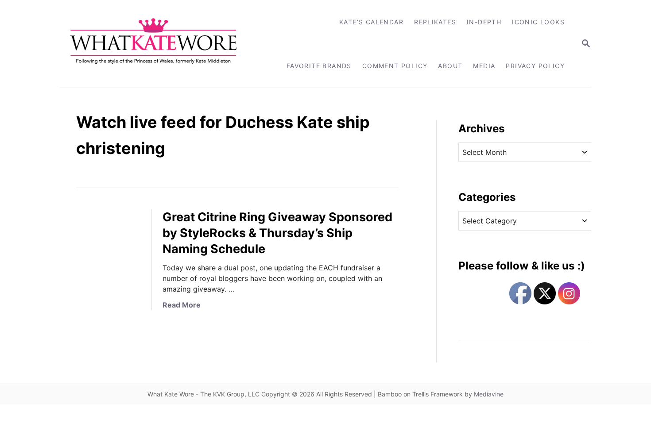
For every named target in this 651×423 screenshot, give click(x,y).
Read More (182, 304)
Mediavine (489, 394)
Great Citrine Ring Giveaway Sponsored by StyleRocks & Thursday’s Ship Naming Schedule (277, 233)
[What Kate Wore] (159, 44)
